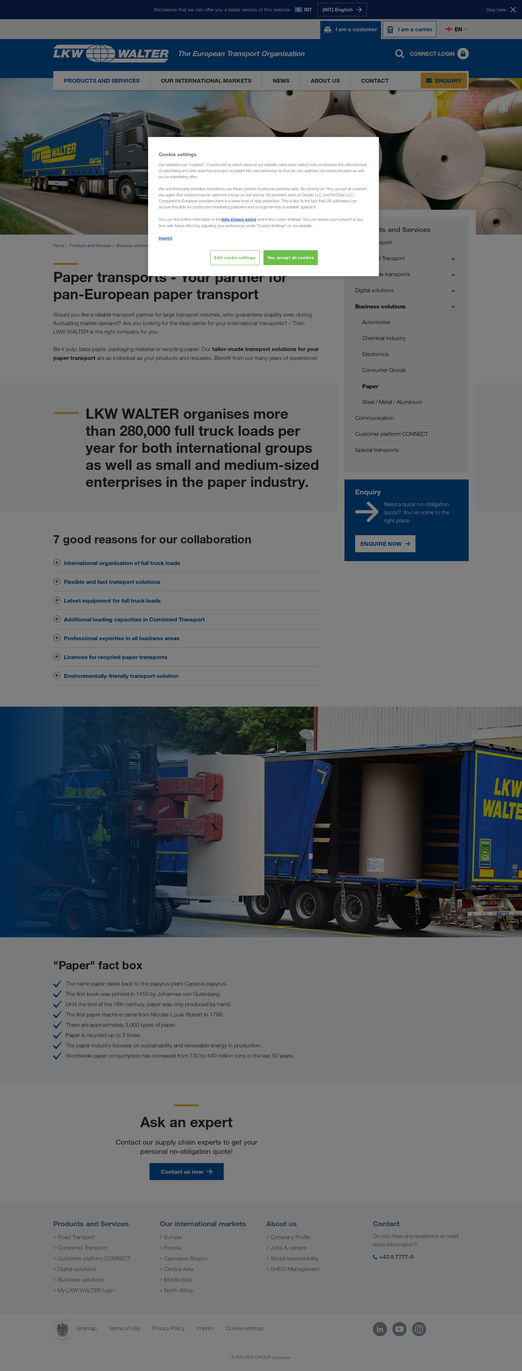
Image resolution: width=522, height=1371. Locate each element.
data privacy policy (238, 219)
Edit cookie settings (234, 257)
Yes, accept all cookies (290, 257)
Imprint (165, 238)
